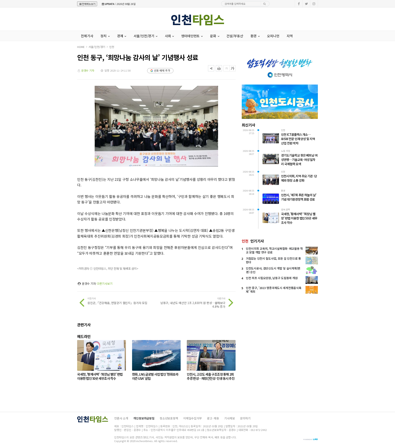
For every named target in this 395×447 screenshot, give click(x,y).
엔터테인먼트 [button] (190, 35)
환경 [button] (254, 35)
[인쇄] (219, 68)
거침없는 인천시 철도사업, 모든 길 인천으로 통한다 (273, 260)
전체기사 (87, 35)
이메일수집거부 (192, 418)
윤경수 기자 (87, 70)
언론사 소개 (121, 418)
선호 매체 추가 (162, 70)
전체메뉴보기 (88, 4)
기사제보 (229, 418)
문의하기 (245, 418)
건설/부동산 (235, 35)
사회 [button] (168, 35)
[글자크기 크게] (232, 68)
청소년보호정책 (169, 418)
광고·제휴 (213, 418)
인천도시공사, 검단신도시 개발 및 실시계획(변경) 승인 (273, 270)
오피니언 (273, 35)
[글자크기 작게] (226, 68)
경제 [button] (120, 35)
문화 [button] (213, 35)
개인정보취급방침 (144, 418)
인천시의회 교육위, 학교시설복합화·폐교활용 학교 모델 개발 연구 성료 (274, 250)
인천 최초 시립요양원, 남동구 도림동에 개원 (271, 278)
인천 (111, 47)
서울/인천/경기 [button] (144, 35)
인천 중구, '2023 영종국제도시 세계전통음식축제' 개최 (273, 290)
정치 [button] (103, 35)
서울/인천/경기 (96, 47)
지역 (290, 35)
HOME (80, 47)
